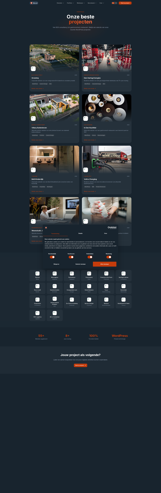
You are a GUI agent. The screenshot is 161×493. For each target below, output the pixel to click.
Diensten (59, 3)
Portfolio (69, 3)
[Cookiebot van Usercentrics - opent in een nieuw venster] (109, 228)
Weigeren (56, 264)
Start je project (125, 3)
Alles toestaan (104, 264)
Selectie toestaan (80, 264)
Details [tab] (80, 233)
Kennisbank (91, 3)
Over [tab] (105, 233)
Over (101, 3)
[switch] (71, 257)
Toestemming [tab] (55, 233)
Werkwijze (80, 3)
